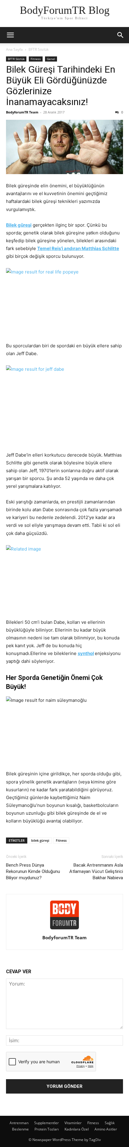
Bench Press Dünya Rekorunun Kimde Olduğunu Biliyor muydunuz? (33, 871)
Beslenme (20, 1129)
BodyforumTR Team (22, 112)
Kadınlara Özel (76, 1129)
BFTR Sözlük (38, 49)
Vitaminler (73, 1122)
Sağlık (110, 1122)
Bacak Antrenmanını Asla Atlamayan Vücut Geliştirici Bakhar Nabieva (96, 871)
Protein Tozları (46, 1129)
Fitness (36, 59)
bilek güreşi (40, 840)
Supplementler (46, 1122)
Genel (51, 59)
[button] (10, 35)
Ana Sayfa (14, 49)
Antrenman (19, 1122)
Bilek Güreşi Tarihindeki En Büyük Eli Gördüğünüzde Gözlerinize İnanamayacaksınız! (60, 85)
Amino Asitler (105, 1129)
